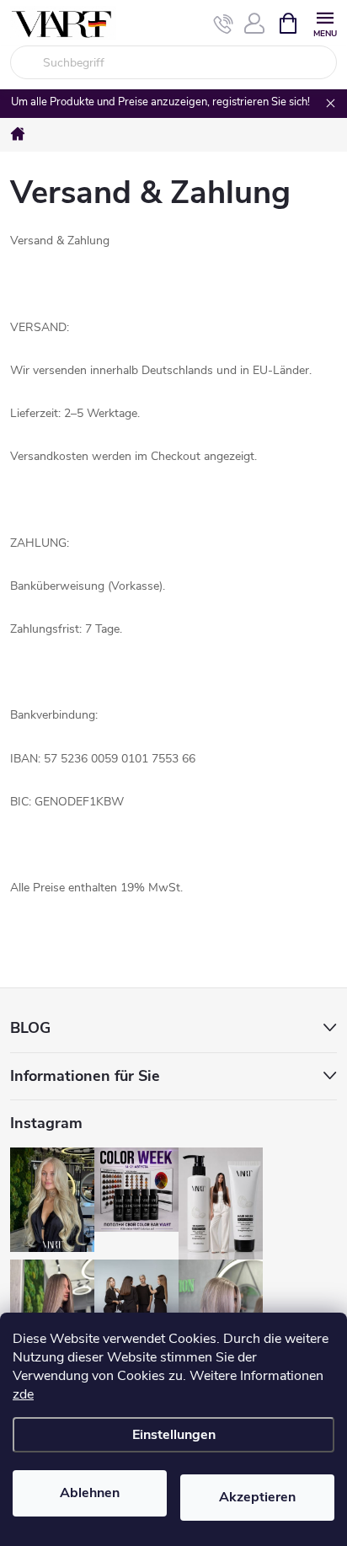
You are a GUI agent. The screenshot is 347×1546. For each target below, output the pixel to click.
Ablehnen (90, 1493)
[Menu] (324, 22)
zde (23, 1394)
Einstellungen (174, 1435)
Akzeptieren (257, 1497)
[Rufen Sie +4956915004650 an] (223, 24)
